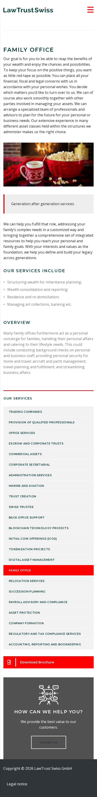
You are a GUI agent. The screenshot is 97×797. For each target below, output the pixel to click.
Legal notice (17, 783)
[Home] (28, 9)
